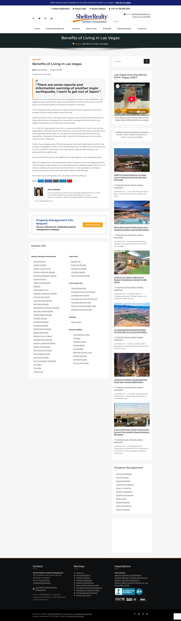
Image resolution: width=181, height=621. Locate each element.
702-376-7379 (124, 9)
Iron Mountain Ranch (41, 297)
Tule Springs (38, 372)
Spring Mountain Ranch (42, 350)
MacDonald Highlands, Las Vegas (46, 308)
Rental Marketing (123, 502)
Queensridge (78, 349)
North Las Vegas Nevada (80, 276)
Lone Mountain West (81, 335)
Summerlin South (80, 359)
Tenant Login (80, 9)
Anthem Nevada (39, 265)
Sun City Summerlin (81, 363)
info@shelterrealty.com (141, 14)
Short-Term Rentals (123, 506)
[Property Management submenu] (65, 28)
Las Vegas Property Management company (132, 132)
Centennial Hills (39, 279)
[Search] (147, 61)
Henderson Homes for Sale (81, 310)
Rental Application (61, 9)
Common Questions (124, 474)
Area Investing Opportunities (87, 585)
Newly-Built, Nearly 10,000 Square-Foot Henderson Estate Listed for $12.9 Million (131, 228)
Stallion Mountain (80, 356)
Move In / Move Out (123, 488)
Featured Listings (123, 185)
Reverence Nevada (40, 325)
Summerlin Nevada (41, 357)
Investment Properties (125, 485)
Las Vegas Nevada (78, 272)
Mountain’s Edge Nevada (43, 311)
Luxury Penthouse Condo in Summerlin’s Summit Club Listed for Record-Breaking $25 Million (131, 432)
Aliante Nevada (39, 261)
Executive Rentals (123, 481)
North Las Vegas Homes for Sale (83, 306)
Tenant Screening (123, 509)
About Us (79, 573)
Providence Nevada (41, 322)
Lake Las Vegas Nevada (42, 301)
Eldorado (36, 286)
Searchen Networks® (76, 616)
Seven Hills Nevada (40, 333)
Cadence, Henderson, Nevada (44, 276)
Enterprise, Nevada (78, 265)
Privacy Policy (68, 614)
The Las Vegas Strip (78, 288)
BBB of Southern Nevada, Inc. (133, 583)
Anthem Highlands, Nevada (44, 272)
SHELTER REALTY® (55, 614)
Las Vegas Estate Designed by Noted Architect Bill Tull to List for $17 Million (130, 331)
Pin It (69, 181)
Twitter (41, 181)
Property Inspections (124, 492)
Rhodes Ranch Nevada (42, 329)
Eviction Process (122, 477)
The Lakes (37, 365)
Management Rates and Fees (87, 590)
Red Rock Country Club (82, 352)
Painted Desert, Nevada (42, 315)
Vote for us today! (123, 3)
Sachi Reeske (42, 70)
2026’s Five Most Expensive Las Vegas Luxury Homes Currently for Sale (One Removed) (130, 177)
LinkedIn (63, 181)
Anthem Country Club (42, 269)
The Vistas (37, 368)
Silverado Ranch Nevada (42, 340)
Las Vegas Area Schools (80, 295)
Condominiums (122, 440)
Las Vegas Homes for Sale (81, 302)
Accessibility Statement (83, 614)
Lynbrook (77, 338)
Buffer (56, 181)
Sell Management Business (86, 593)
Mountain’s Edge (79, 342)
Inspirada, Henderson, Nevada (45, 293)
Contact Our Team (83, 595)
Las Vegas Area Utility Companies (84, 299)
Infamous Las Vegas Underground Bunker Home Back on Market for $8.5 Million (130, 279)
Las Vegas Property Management (89, 588)
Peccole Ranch (79, 345)
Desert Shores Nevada (42, 283)
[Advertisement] (132, 535)
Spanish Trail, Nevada (41, 347)
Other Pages (76, 322)
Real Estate (118, 188)
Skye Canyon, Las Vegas (42, 336)
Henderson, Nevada (78, 269)
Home (78, 44)
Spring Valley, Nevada (41, 354)
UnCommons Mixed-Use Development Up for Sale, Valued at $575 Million (130, 381)
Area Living (36, 59)
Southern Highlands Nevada (44, 343)
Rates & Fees (121, 499)
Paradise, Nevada (40, 318)
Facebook (48, 181)
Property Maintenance (125, 495)
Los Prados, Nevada (40, 304)
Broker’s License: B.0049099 (141, 17)
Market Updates (99, 9)
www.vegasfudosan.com (44, 201)
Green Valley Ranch (41, 290)
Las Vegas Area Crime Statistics (83, 292)
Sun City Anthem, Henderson (44, 361)
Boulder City (76, 261)
